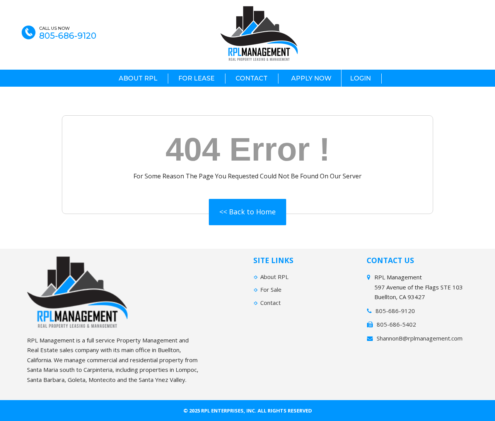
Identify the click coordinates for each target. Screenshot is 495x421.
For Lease (196, 78)
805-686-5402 (396, 324)
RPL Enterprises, (223, 410)
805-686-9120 (67, 36)
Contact (252, 78)
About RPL (138, 78)
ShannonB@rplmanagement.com (420, 338)
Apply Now (311, 78)
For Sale (271, 289)
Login (360, 78)
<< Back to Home (247, 211)
